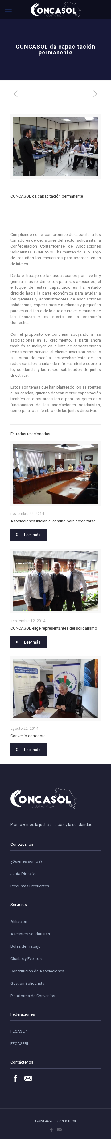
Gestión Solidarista (27, 983)
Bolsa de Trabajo (25, 946)
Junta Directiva (23, 873)
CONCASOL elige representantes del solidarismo (53, 628)
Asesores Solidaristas (30, 934)
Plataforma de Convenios (32, 995)
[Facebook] (51, 1130)
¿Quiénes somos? (26, 861)
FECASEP (18, 1031)
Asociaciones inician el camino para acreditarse (53, 521)
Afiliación (18, 921)
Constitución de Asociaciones (37, 971)
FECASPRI (19, 1043)
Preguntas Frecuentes (29, 886)
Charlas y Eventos (26, 958)
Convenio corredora (28, 735)
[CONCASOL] (55, 9)
